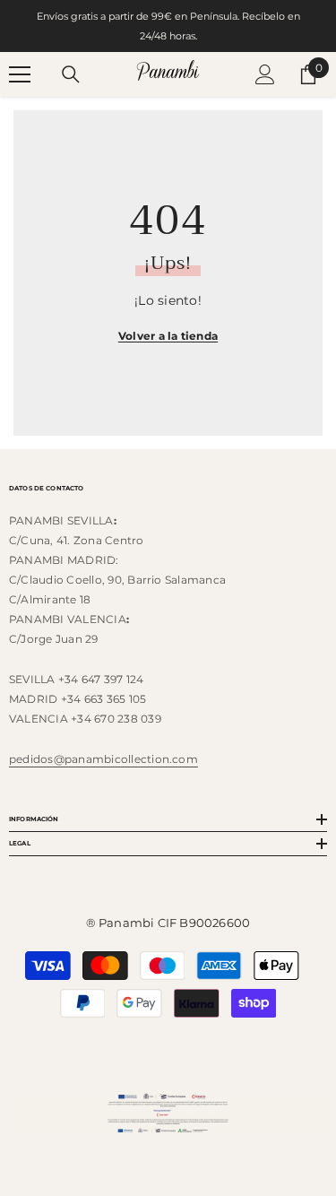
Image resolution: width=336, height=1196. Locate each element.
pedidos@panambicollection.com (103, 759)
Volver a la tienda (168, 335)
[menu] (19, 74)
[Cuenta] (265, 74)
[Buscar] (71, 74)
